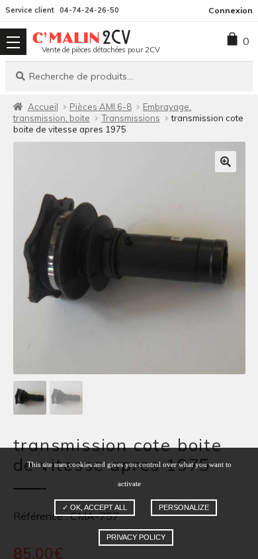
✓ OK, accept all (94, 507)
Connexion (230, 10)
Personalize (184, 507)
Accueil (43, 106)
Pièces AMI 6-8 (100, 106)
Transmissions (130, 118)
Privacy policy (136, 537)
